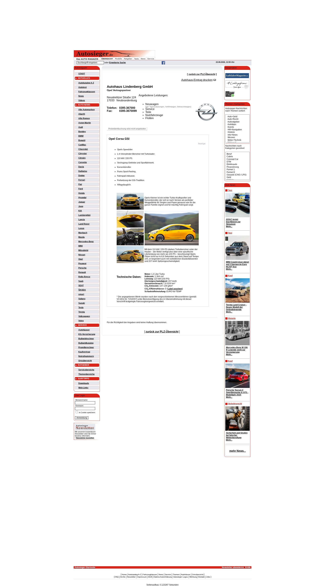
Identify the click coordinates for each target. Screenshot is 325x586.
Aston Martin (84, 123)
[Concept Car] (237, 159)
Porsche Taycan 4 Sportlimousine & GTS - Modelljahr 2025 (237, 392)
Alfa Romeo (84, 118)
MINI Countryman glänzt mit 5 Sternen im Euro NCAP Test (237, 264)
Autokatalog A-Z (86, 83)
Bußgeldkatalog (85, 343)
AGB (150, 577)
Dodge (81, 175)
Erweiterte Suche (117, 62)
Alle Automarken (86, 109)
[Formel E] (237, 172)
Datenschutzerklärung (163, 577)
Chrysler (82, 153)
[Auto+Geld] (237, 116)
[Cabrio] (237, 156)
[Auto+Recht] (237, 119)
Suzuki (81, 303)
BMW (80, 136)
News (81, 96)
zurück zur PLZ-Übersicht (202, 74)
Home (124, 574)
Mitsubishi (83, 250)
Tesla (80, 307)
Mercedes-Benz (86, 241)
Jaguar (81, 202)
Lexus (81, 228)
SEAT (81, 285)
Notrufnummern (86, 356)
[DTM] (237, 162)
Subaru (81, 299)
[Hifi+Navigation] (237, 129)
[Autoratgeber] (237, 122)
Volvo (81, 321)
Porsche (82, 268)
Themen (176, 574)
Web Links (83, 388)
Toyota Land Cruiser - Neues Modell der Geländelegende (236, 307)
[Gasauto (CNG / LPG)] (237, 175)
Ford (80, 189)
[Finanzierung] (237, 167)
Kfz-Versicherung (86, 334)
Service (168, 574)
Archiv (122, 577)
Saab (80, 281)
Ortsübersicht (85, 360)
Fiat (80, 184)
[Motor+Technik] (237, 140)
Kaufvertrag (84, 352)
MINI (80, 246)
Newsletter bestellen (85, 438)
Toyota (81, 312)
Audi (80, 127)
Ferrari (81, 180)
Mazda (81, 237)
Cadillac (82, 145)
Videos (81, 100)
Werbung (193, 577)
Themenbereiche (86, 374)
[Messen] (237, 137)
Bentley (82, 131)
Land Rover (84, 224)
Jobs (208, 577)
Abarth (81, 114)
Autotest (82, 87)
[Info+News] (237, 135)
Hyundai (82, 197)
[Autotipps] (237, 124)
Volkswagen (84, 316)
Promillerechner (86, 347)
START (81, 74)
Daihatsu (82, 171)
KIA (80, 211)
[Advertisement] (162, 24)
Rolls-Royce (84, 277)
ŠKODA (82, 290)
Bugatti (81, 140)
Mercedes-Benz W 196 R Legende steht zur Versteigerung (237, 349)
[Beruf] (237, 154)
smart (81, 294)
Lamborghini (84, 215)
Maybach (82, 233)
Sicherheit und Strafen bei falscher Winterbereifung (236, 435)
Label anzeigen (175, 289)
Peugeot (82, 263)
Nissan (81, 255)
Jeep (80, 206)
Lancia (81, 219)
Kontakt (201, 577)
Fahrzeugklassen (86, 92)
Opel (80, 259)
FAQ (117, 577)
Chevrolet (83, 149)
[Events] (237, 127)
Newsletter (131, 577)
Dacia (81, 167)
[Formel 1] (237, 169)
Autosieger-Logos (180, 577)
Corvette (82, 162)
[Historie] (237, 132)
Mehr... (229, 226)
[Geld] (237, 177)
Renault (82, 272)
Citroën (81, 158)
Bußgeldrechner (86, 338)
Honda (81, 193)
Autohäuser (84, 330)
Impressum (142, 577)
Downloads (83, 383)
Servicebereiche (86, 370)
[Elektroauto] (237, 164)
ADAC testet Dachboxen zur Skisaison (233, 221)
